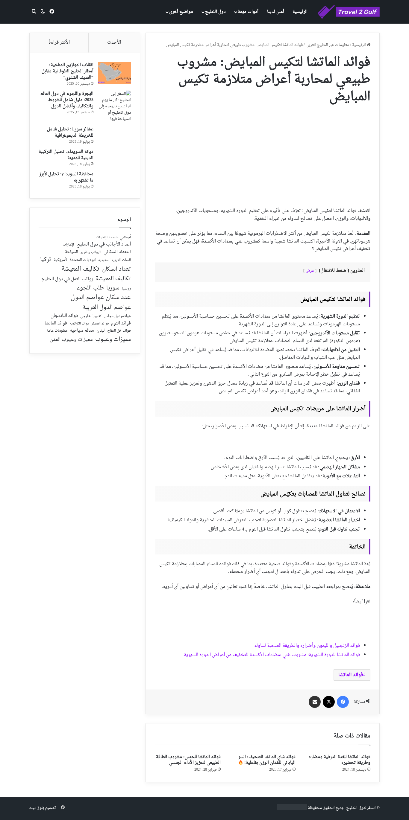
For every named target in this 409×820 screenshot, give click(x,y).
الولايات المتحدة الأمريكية (75, 260)
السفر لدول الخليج (361, 808)
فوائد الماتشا (350, 674)
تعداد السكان (116, 269)
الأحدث (114, 42)
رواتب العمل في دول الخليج (67, 279)
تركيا (45, 259)
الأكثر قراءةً (59, 42)
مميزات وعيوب (113, 340)
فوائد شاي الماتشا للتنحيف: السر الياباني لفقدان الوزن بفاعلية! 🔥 (267, 760)
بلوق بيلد (36, 808)
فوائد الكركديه (79, 324)
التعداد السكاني (117, 252)
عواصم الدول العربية (106, 308)
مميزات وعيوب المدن (71, 340)
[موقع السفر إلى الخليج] (349, 12)
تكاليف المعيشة (80, 269)
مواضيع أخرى (181, 12)
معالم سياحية (82, 330)
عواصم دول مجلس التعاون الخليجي (105, 316)
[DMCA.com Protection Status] (292, 809)
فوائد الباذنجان (64, 316)
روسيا (126, 289)
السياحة (71, 252)
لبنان (100, 331)
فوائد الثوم (121, 323)
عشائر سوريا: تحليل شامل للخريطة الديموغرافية (70, 132)
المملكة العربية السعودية (114, 260)
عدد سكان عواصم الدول (101, 298)
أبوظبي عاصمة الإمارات (113, 237)
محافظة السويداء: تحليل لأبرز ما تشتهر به (66, 177)
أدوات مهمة (248, 12)
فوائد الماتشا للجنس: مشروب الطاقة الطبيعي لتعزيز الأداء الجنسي (188, 760)
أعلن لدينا (275, 12)
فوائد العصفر (100, 324)
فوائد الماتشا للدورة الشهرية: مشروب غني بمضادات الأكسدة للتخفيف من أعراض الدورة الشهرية (272, 655)
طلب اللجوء (90, 288)
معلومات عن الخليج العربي (327, 45)
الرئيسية (300, 12)
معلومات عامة (56, 331)
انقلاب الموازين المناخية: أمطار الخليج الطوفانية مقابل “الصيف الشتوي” (67, 71)
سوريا (112, 288)
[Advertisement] (262, 153)
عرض (310, 271)
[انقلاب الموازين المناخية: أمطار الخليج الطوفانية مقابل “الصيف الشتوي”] (114, 73)
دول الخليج (215, 12)
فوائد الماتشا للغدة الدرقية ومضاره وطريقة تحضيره (339, 760)
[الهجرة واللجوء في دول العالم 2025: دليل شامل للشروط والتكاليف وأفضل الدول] (114, 106)
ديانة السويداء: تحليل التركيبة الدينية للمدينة (66, 155)
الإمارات (68, 245)
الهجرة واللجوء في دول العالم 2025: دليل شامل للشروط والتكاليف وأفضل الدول (66, 100)
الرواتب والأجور (91, 252)
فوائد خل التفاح (119, 331)
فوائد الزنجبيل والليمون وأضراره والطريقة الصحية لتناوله (307, 645)
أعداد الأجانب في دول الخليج (103, 245)
